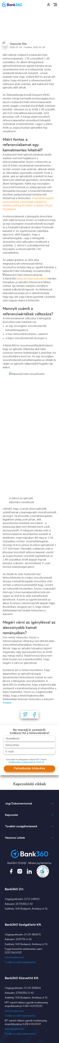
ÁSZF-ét (40, 762)
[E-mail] (25, 714)
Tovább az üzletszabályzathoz (20, 962)
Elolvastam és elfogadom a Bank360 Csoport (26, 760)
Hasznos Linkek (15, 837)
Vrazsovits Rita (18, 44)
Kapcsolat (11, 814)
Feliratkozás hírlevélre (29, 768)
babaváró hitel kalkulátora (32, 278)
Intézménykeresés (14, 957)
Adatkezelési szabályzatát (20, 762)
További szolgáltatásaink (21, 826)
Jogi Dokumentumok (18, 803)
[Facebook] (34, 714)
